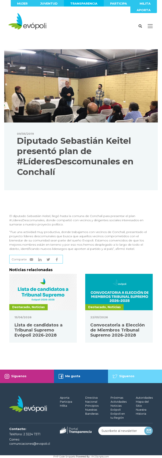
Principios (92, 405)
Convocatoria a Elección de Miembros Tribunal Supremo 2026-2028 (117, 330)
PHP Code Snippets (64, 456)
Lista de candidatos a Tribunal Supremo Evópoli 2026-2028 (38, 330)
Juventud (49, 3)
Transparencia (83, 3)
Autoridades (144, 397)
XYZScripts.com (100, 456)
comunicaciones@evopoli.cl (29, 444)
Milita (145, 3)
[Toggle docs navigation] (150, 26)
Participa (118, 3)
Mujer (22, 3)
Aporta (144, 10)
